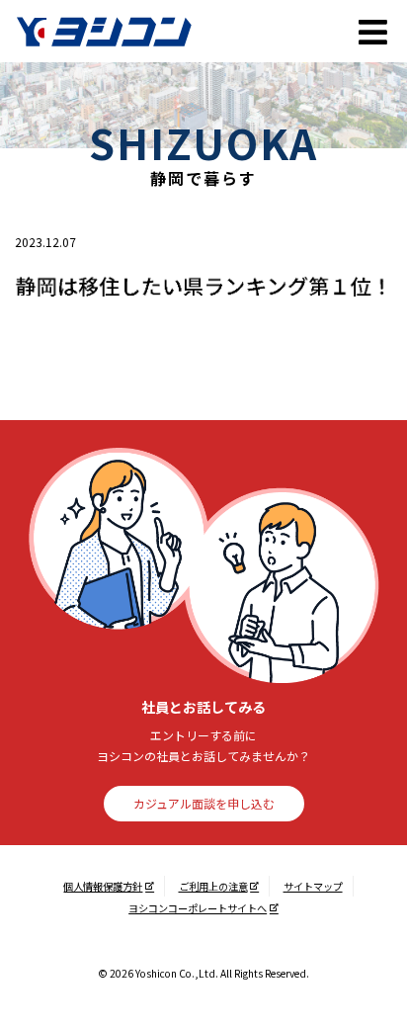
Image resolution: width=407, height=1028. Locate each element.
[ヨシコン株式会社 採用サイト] (144, 31)
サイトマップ (313, 886)
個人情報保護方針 (102, 886)
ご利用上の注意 (213, 886)
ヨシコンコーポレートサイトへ (197, 907)
